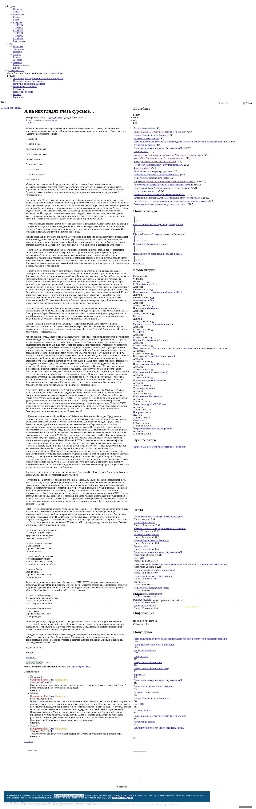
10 (153, 313)
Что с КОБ (138, 263)
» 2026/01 (18, 33)
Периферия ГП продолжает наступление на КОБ (158, 165)
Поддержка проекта (23, 92)
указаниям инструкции (122, 798)
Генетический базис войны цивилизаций (154, 356)
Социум (17, 54)
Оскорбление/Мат (39, 679)
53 (152, 369)
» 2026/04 (18, 25)
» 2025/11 (18, 38)
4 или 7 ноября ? (142, 168)
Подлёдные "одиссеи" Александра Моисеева (156, 174)
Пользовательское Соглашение (28, 81)
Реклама (17, 94)
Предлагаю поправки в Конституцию (152, 364)
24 (152, 345)
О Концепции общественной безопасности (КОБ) (38, 78)
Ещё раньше (19, 41)
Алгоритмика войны (144, 128)
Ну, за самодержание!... (145, 191)
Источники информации (146, 138)
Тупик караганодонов (144, 388)
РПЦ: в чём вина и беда (145, 284)
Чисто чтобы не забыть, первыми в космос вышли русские (163, 184)
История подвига (142, 412)
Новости (17, 9)
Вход (3, 102)
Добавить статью (15, 70)
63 (148, 281)
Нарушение (61, 679)
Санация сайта (141, 151)
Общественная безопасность (147, 396)
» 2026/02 (18, 30)
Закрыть (28, 741)
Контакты (18, 97)
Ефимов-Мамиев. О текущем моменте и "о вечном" (160, 132)
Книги (16, 17)
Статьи (16, 11)
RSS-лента (18, 89)
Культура (17, 57)
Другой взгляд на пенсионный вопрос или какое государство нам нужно (170, 201)
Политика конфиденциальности (29, 84)
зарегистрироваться (53, 73)
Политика (18, 46)
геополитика (38, 120)
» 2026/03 (18, 27)
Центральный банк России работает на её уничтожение (162, 188)
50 (149, 409)
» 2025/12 (18, 35)
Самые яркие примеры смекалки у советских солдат (160, 204)
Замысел (17, 62)
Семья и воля (140, 420)
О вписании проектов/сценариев (150, 380)
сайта (77, 803)
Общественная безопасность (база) (151, 178)
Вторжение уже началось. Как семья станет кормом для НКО (164, 181)
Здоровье (17, 59)
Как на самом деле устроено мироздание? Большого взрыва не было (168, 155)
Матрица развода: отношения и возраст (153, 324)
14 (152, 329)
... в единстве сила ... (11, 108)
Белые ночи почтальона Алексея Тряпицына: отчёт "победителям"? (168, 197)
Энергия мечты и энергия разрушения (153, 171)
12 (153, 321)
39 (152, 297)
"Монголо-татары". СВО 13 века (149, 404)
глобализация (51, 120)
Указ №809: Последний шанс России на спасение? (159, 158)
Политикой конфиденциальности (69, 795)
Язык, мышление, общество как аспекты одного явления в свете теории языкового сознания (180, 141)
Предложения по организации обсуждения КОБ (158, 148)
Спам (51, 679)
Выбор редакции (21, 65)
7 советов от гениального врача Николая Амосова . (159, 194)
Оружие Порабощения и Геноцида (151, 135)
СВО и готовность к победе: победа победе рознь (158, 224)
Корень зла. (139, 316)
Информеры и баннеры (25, 86)
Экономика (18, 49)
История (17, 51)
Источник (31, 657)
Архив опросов (191, 607)
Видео (16, 19)
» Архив (17, 22)
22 (152, 353)
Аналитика (18, 14)
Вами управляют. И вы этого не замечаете (155, 161)
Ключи (16, 67)
